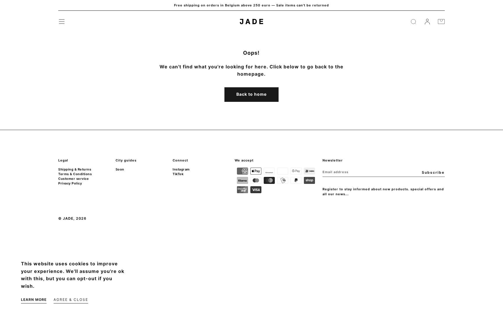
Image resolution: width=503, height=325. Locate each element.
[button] (61, 21)
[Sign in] (427, 21)
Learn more (34, 299)
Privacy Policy (70, 183)
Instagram (181, 169)
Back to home (251, 94)
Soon (120, 169)
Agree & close (71, 299)
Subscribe (433, 172)
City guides (126, 160)
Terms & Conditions (75, 174)
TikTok (178, 174)
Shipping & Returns (74, 169)
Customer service (73, 178)
